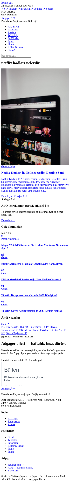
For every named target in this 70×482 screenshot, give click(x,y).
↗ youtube (36, 8)
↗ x (3, 8)
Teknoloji (13, 35)
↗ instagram (24, 8)
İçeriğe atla (7, 2)
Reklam (12, 32)
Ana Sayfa (13, 26)
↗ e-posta (48, 8)
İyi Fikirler (13, 38)
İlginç (11, 41)
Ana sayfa (13, 418)
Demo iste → (8, 220)
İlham (11, 44)
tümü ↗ (5, 324)
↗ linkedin (11, 8)
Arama (11, 424)
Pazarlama (13, 29)
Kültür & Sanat (15, 47)
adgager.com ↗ (16, 464)
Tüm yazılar (14, 421)
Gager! (11, 50)
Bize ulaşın (13, 470)
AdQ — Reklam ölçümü (20, 467)
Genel (11, 437)
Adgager (8, 18)
